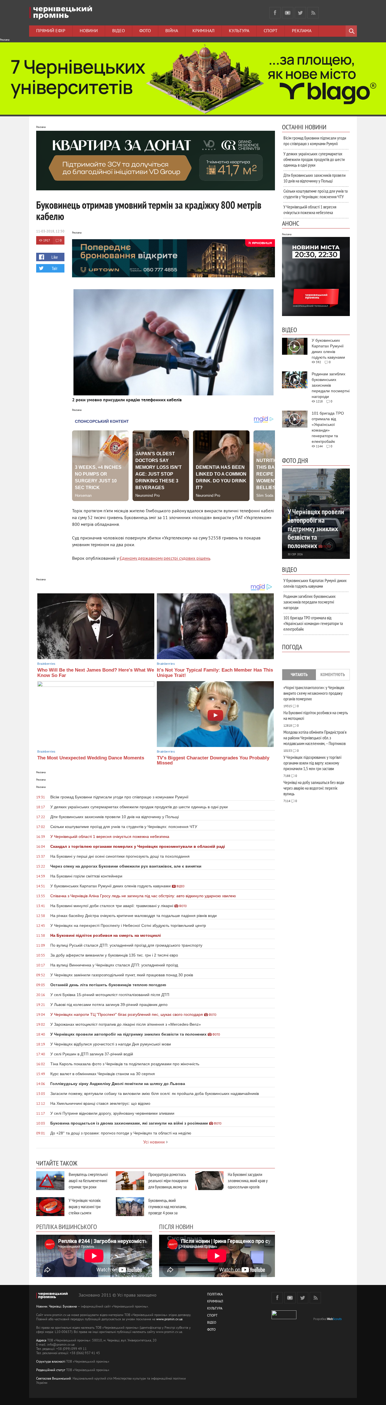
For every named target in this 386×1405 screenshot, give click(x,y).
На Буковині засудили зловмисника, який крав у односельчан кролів (248, 1180)
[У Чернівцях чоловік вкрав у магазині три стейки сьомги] (50, 1206)
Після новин (176, 1226)
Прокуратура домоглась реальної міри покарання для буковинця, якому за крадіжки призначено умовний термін (168, 1186)
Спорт (270, 31)
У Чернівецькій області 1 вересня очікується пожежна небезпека (309, 209)
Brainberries (46, 663)
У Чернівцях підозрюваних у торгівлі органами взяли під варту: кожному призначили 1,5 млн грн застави (312, 762)
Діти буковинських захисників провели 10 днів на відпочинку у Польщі (314, 178)
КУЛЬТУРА (214, 1309)
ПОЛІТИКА (215, 1295)
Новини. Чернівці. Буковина (56, 1307)
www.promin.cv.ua (169, 1319)
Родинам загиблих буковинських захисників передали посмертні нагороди (309, 601)
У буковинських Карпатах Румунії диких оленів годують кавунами (315, 583)
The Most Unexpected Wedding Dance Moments (90, 758)
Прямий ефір (50, 31)
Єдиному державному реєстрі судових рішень (165, 558)
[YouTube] (287, 12)
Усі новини (154, 1142)
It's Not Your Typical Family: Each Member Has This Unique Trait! (215, 672)
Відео (118, 31)
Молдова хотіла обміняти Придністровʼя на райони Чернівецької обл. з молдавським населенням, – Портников (314, 737)
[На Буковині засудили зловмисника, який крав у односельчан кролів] (209, 1180)
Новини (89, 31)
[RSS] (313, 12)
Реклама (301, 31)
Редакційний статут (50, 1370)
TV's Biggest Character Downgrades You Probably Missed (213, 760)
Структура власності (50, 1362)
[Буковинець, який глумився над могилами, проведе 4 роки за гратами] (130, 1206)
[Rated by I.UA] (284, 1318)
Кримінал (203, 31)
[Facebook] (275, 12)
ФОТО (211, 1330)
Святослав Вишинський (53, 1379)
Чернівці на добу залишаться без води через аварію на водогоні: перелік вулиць (313, 787)
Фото (145, 31)
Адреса (41, 1341)
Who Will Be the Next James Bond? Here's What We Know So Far (95, 672)
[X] (300, 12)
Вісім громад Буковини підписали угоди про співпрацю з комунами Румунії (314, 140)
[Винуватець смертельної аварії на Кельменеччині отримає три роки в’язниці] (50, 1180)
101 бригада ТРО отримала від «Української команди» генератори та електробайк (313, 623)
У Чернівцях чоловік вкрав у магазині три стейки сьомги (85, 1206)
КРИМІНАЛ (215, 1302)
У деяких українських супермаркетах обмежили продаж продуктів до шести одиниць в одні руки (314, 159)
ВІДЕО (211, 1323)
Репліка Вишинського (66, 1226)
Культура (239, 31)
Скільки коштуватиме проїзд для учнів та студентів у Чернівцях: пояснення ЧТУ (315, 193)
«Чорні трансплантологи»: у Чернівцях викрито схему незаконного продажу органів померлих (313, 693)
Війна (171, 31)
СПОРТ (212, 1316)
